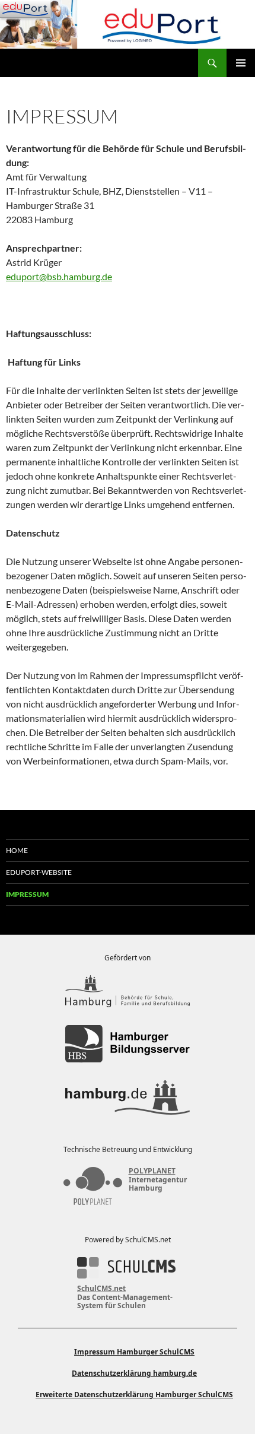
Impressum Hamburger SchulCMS (134, 1352)
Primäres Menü (241, 63)
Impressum (27, 894)
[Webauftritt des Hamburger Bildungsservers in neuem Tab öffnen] (127, 1043)
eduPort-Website (39, 872)
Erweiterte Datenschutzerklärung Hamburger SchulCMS (134, 1394)
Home (17, 850)
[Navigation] (25, 9)
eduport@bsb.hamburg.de (59, 276)
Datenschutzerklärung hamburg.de (134, 1373)
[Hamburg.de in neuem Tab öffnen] (127, 1097)
